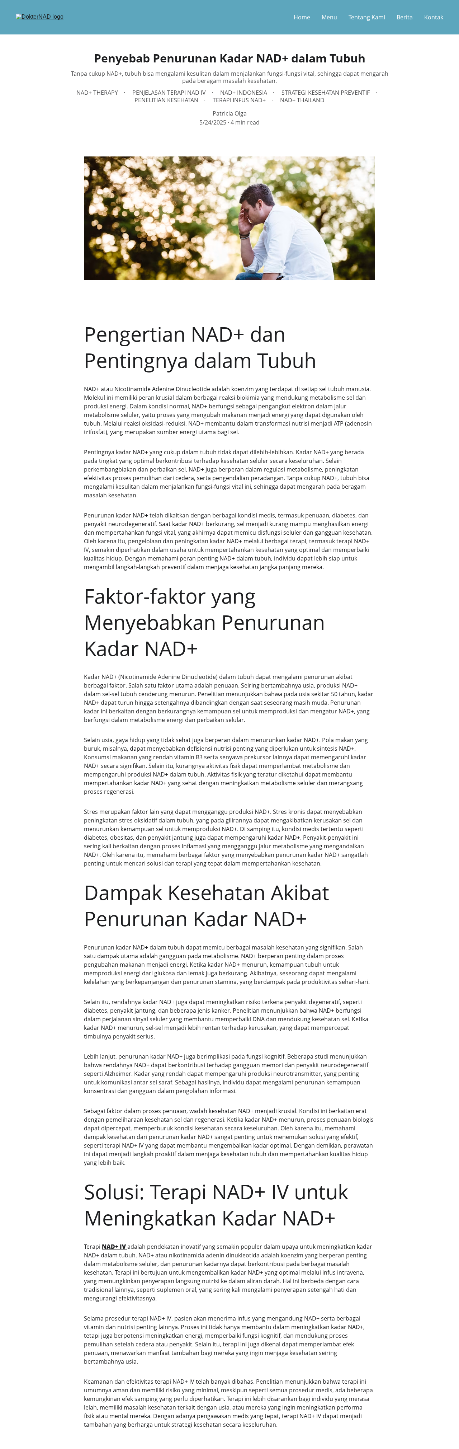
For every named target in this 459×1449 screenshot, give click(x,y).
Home (302, 17)
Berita (405, 17)
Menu (329, 17)
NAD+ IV (114, 1247)
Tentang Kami (367, 17)
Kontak (433, 17)
